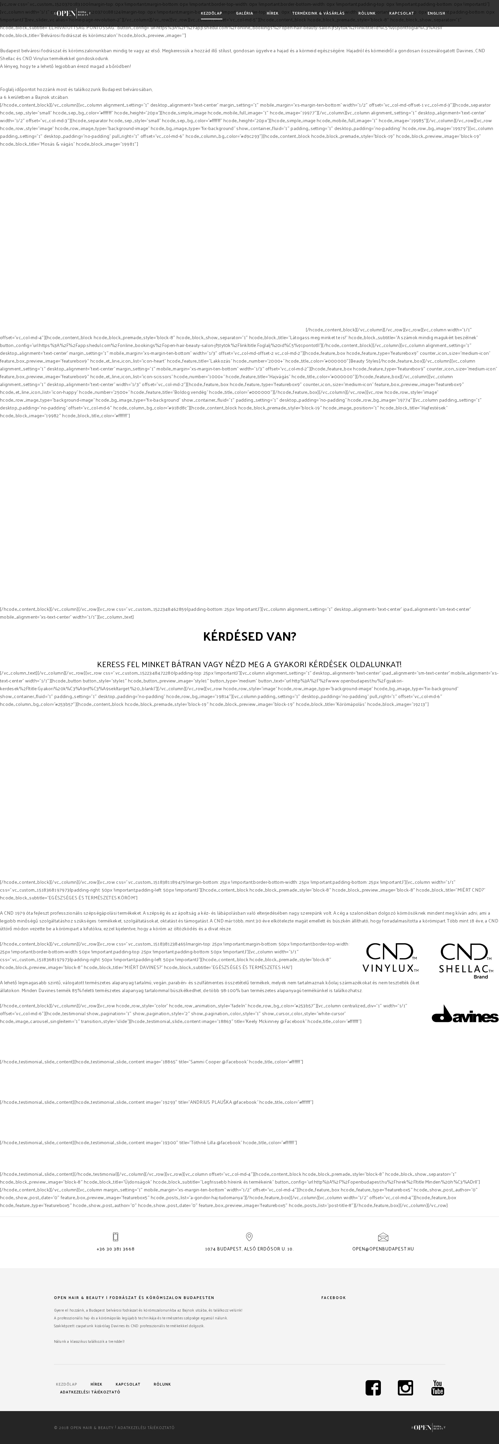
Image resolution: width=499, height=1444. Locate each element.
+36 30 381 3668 (116, 1249)
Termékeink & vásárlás (318, 13)
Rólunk (367, 13)
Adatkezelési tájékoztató (90, 1391)
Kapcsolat (401, 13)
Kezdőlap (211, 13)
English (436, 13)
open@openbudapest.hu (383, 1249)
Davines (231, 329)
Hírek (273, 13)
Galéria (244, 13)
